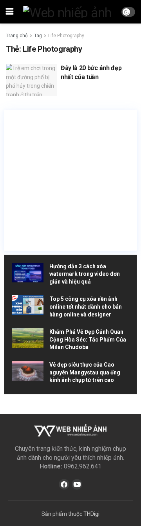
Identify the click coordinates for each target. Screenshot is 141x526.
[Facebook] (64, 484)
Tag (38, 35)
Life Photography (66, 35)
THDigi (91, 514)
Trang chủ (17, 35)
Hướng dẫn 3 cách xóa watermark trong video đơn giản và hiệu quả (84, 274)
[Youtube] (77, 484)
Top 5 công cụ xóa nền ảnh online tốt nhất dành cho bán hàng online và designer (85, 306)
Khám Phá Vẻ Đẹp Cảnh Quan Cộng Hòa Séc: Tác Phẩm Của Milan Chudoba (87, 339)
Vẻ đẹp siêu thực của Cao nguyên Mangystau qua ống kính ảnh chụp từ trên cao (84, 372)
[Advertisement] (70, 180)
